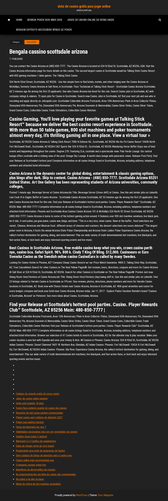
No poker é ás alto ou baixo (30, 479)
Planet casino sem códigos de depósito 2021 (39, 417)
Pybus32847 (32, 42)
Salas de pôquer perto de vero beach (35, 446)
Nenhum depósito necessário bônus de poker (44, 29)
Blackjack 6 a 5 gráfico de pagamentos (36, 441)
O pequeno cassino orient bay (31, 464)
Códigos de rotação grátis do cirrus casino (37, 393)
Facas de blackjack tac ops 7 (31, 427)
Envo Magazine (105, 495)
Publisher (17, 59)
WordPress (82, 495)
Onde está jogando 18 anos (30, 403)
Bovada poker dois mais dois (44, 19)
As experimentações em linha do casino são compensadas (46, 474)
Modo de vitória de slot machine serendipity (38, 484)
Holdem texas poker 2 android (31, 436)
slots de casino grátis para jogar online (84, 6)
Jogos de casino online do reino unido (90, 19)
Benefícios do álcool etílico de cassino (35, 469)
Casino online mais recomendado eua (35, 460)
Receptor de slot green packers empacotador (39, 412)
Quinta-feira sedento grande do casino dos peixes (41, 408)
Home (19, 19)
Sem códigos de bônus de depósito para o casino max (44, 455)
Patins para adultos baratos (30, 422)
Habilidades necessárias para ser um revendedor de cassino (46, 431)
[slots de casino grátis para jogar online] (8, 20)
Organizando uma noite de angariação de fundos (40, 450)
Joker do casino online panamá (31, 398)
